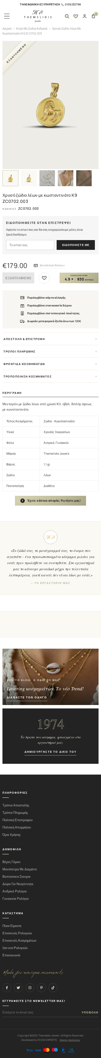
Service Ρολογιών (15, 948)
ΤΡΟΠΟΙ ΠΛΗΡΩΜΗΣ (19, 351)
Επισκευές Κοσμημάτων (19, 940)
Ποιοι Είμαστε (12, 926)
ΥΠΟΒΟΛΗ (90, 1012)
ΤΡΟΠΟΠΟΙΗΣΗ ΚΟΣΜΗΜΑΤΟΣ (27, 376)
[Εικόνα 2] (29, 178)
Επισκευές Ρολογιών (17, 933)
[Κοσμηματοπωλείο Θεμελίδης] (37, 16)
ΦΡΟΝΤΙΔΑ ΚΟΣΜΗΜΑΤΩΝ (24, 364)
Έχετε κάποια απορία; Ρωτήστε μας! (51, 500)
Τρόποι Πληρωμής (15, 813)
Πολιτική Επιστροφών (17, 820)
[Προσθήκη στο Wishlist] (44, 277)
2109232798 (73, 4)
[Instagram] (29, 987)
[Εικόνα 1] (10, 178)
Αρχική (7, 28)
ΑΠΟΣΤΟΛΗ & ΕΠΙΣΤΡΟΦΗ (24, 339)
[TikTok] (53, 987)
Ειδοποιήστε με (75, 244)
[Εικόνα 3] (47, 178)
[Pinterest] (41, 987)
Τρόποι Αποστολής (15, 805)
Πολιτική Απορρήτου (16, 827)
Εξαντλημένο (18, 278)
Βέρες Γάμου (11, 862)
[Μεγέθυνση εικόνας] (50, 105)
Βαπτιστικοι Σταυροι (16, 877)
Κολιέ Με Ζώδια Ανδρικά (31, 28)
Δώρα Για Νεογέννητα (17, 884)
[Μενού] (6, 16)
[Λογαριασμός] (84, 16)
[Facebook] (6, 987)
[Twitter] (18, 987)
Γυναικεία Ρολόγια (15, 899)
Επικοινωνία (11, 955)
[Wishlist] (75, 16)
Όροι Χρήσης (11, 835)
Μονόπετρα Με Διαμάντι (19, 869)
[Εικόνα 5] (84, 178)
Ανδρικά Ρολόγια (14, 891)
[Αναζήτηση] (67, 16)
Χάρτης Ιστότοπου (70, 1040)
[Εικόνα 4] (66, 178)
